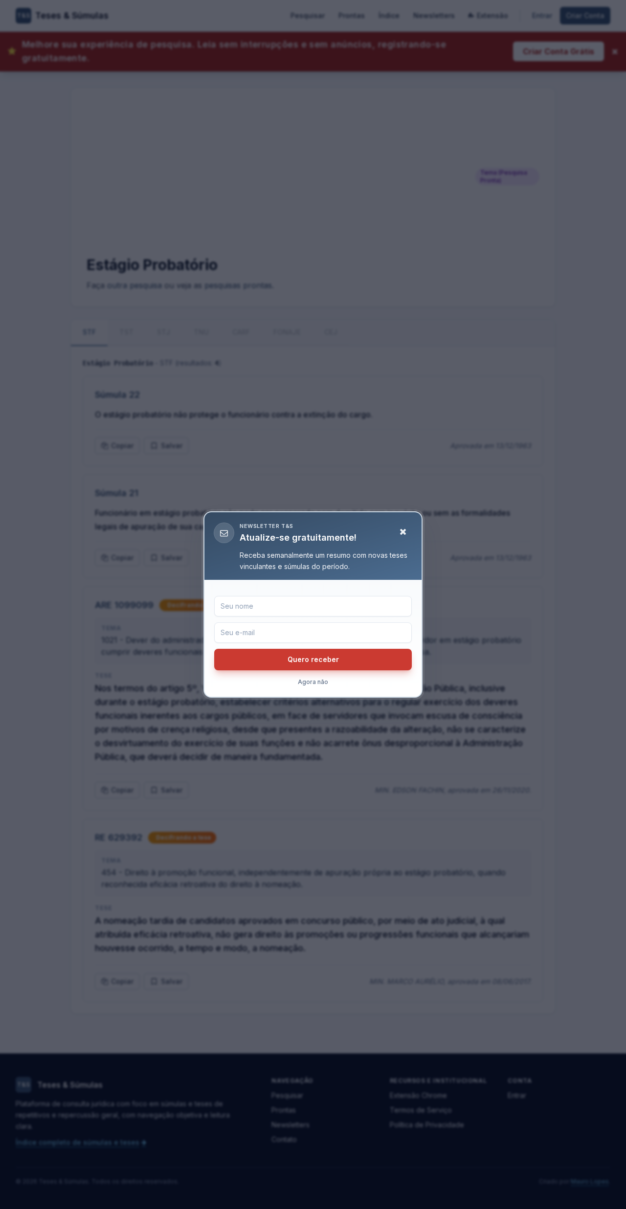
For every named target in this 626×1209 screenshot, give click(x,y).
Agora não (313, 681)
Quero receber (313, 659)
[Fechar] (403, 532)
